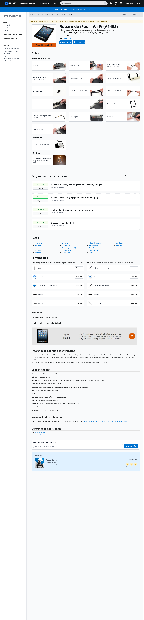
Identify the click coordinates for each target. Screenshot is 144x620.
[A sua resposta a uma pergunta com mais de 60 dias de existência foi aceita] (127, 464)
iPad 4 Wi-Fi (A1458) (13, 16)
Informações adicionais (11, 61)
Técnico (6, 30)
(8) (95, 243)
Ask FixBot (129, 446)
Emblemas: (132, 460)
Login (138, 3)
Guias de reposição (41, 58)
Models (5, 42)
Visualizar (79, 268)
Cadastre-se (129, 3)
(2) (65, 243)
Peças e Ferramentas (10, 38)
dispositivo (33, 14)
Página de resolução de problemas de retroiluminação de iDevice (105, 421)
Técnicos (36, 153)
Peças (35, 238)
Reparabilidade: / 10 (44, 45)
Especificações (8, 56)
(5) (38, 253)
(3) (92, 253)
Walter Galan (68, 39)
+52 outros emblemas (131, 467)
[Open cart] (121, 3)
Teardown (7, 28)
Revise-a (104, 21)
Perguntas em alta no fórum (12, 34)
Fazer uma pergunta (133, 176)
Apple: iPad (38, 435)
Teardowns (37, 137)
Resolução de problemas (12, 58)
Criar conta (86, 9)
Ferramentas (40, 258)
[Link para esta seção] (31, 324)
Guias (5, 22)
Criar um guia (67, 42)
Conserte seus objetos (27, 3)
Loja (54, 3)
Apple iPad (49, 14)
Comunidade (44, 3)
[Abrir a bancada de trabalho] (111, 3)
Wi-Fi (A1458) (68, 14)
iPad (57, 14)
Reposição (7, 25)
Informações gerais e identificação (11, 52)
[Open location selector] (116, 3)
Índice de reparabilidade (12, 49)
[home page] (11, 3)
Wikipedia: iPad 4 (40, 433)
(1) (39, 243)
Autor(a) (38, 455)
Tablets (41, 14)
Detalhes (6, 46)
